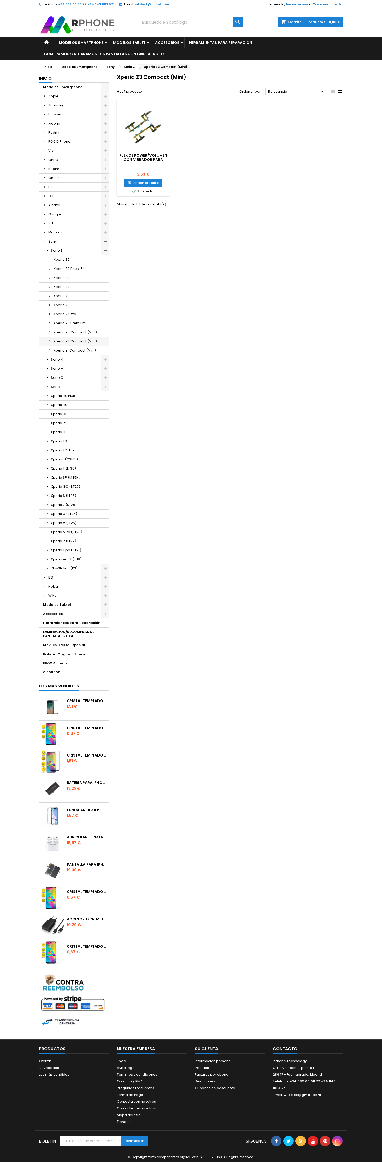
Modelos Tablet (129, 42)
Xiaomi (54, 123)
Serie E (56, 386)
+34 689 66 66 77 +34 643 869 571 (86, 4)
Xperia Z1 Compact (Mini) (75, 350)
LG (50, 186)
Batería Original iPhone (64, 654)
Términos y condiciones (137, 1074)
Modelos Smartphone (81, 42)
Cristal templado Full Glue (87, 701)
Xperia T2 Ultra (63, 450)
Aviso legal (126, 1067)
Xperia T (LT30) (63, 468)
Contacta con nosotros (136, 1101)
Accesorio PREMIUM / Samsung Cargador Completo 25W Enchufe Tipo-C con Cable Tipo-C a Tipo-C (87, 919)
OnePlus (55, 177)
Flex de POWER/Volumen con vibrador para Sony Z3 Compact (143, 159)
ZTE (51, 223)
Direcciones (205, 1081)
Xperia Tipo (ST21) (66, 550)
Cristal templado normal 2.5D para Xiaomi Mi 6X (87, 728)
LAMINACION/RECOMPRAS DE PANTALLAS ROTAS (68, 633)
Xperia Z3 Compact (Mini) (75, 341)
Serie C (57, 377)
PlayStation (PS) (64, 568)
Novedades (49, 1067)
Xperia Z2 (62, 286)
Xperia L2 (58, 423)
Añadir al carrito (143, 183)
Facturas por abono (211, 1074)
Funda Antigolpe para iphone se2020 (87, 810)
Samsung (56, 105)
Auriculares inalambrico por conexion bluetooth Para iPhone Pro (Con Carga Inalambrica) (87, 837)
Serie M (57, 368)
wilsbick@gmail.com (152, 4)
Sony (52, 241)
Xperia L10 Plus (63, 395)
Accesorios (167, 42)
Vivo (52, 150)
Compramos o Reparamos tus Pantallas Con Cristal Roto (104, 54)
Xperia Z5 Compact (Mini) (75, 332)
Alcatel (54, 205)
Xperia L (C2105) (64, 459)
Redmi (53, 132)
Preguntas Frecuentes (135, 1087)
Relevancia (296, 92)
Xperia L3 (58, 413)
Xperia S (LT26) (63, 495)
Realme (55, 168)
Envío (121, 1060)
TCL (51, 196)
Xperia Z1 (61, 295)
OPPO (53, 159)
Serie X (57, 359)
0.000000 (51, 672)
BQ (50, 577)
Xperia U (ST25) (64, 513)
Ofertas (45, 1060)
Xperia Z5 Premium (70, 323)
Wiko (52, 595)
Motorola (56, 232)
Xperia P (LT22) (63, 541)
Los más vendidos (59, 686)
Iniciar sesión (297, 4)
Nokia (53, 586)
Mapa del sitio (129, 1114)
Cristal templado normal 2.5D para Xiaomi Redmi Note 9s (87, 892)
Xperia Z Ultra (65, 314)
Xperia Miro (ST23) (66, 532)
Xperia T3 (59, 441)
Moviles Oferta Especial (64, 645)
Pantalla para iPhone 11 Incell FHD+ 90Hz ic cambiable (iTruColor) (87, 864)
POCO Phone (59, 141)
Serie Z (57, 250)
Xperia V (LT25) (63, 522)
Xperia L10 (59, 404)
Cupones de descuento (215, 1087)
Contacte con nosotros (136, 1108)
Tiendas (123, 1121)
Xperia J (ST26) (64, 504)
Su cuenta (206, 1049)
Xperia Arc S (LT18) (66, 559)
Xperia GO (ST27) (65, 486)
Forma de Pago (130, 1094)
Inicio (45, 78)
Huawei (54, 114)
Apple (53, 96)
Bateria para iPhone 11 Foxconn (87, 783)
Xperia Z (61, 304)
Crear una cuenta (328, 4)
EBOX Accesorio (57, 663)
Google (54, 214)
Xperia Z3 (62, 277)
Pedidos (202, 1067)
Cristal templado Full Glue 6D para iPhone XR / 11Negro (87, 755)
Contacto (285, 1049)
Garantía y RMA (130, 1081)
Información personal (213, 1060)
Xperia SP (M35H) (65, 477)
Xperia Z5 (62, 259)
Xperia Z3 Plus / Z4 (69, 268)
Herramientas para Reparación (220, 42)
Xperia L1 (58, 432)
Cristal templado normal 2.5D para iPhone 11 (87, 946)
